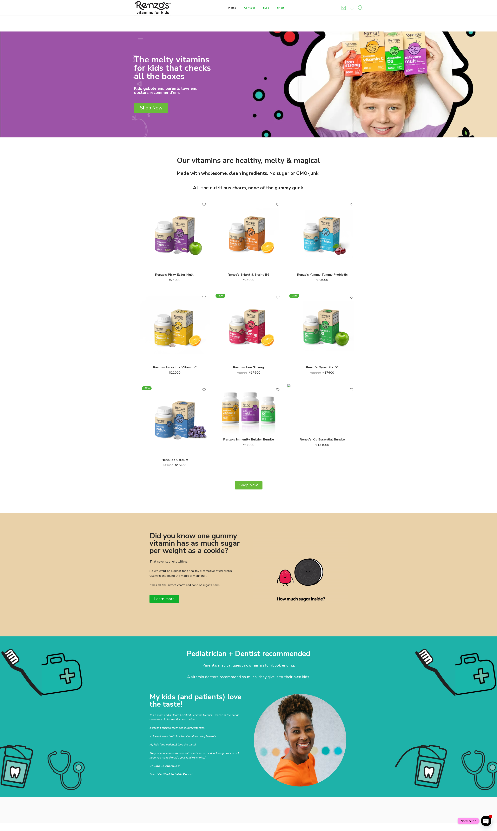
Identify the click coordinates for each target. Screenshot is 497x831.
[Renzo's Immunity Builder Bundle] (248, 409)
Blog (266, 8)
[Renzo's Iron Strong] (248, 327)
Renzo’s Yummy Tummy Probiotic (322, 274)
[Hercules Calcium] (175, 419)
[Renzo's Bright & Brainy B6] (248, 234)
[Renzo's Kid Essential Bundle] (322, 409)
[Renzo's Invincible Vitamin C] (175, 327)
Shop (280, 8)
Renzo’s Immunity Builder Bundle (248, 439)
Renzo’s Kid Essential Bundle (322, 439)
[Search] (360, 7)
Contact (249, 8)
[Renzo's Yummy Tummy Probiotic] (322, 234)
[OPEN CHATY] (486, 821)
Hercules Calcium (175, 460)
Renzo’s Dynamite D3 (322, 367)
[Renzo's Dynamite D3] (322, 327)
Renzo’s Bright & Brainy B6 (248, 274)
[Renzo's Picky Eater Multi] (175, 234)
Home (232, 8)
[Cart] (343, 7)
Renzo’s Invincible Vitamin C (174, 367)
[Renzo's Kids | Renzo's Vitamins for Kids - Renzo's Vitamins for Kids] (152, 8)
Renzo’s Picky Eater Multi (174, 274)
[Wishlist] (204, 204)
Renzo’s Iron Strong (248, 367)
